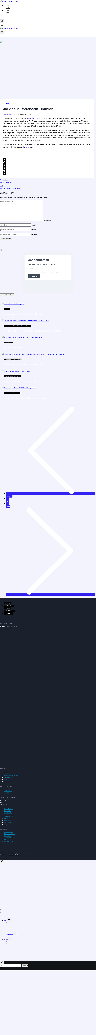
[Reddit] (4, 167)
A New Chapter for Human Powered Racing (23, 314)
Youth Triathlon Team (9, 837)
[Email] (4, 165)
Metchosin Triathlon (35, 118)
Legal (18, 853)
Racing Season (5, 181)
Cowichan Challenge (10, 359)
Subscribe (11, 878)
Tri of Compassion (15, 376)
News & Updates (8, 809)
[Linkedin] (4, 173)
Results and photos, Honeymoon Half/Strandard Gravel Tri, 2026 (32, 331)
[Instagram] (1, 18)
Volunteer (9, 611)
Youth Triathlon (8, 813)
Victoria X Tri (8, 342)
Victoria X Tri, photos (13, 348)
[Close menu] (0, 911)
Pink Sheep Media (14, 854)
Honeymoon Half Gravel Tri (12, 325)
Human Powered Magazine (11, 775)
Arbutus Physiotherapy (10, 789)
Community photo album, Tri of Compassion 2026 (26, 398)
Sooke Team (12, 904)
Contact (8, 613)
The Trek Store (8, 791)
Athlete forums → (14, 901)
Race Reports (7, 820)
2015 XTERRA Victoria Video (10, 187)
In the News (12, 871)
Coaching (9, 606)
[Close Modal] (1, 250)
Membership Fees (9, 841)
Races (8, 5)
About (6, 866)
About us (6, 772)
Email (33, 230)
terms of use (26, 853)
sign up (26, 147)
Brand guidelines (8, 777)
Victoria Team (7, 836)
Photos (23, 325)
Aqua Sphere (7, 793)
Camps (8, 8)
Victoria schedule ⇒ (9, 834)
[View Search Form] (2, 21)
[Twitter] (4, 159)
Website (34, 234)
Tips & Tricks (7, 822)
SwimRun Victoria (8, 816)
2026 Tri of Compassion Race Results (21, 381)
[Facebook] (4, 162)
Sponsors (6, 773)
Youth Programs (13, 888)
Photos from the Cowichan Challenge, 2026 (23, 364)
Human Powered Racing (11, 915)
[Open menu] (2, 32)
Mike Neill (8, 114)
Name (33, 225)
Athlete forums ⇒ (8, 832)
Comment (47, 221)
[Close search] (2, 962)
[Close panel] (2, 861)
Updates (6, 103)
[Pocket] (4, 170)
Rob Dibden (12, 873)
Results (28, 325)
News (7, 13)
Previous (8, 496)
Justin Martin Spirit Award (17, 868)
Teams (8, 10)
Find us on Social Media (19, 883)
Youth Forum (12, 891)
